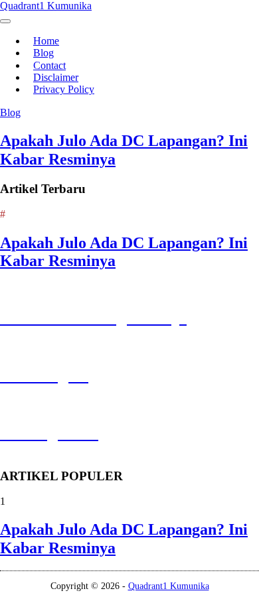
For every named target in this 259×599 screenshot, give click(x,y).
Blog (10, 112)
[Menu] (5, 21)
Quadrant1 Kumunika (46, 5)
